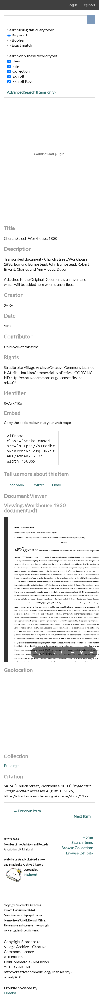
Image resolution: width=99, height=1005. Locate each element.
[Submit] (91, 19)
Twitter (38, 484)
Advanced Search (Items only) (31, 92)
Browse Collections (77, 847)
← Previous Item (27, 810)
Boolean (18, 40)
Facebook (15, 484)
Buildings (11, 765)
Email (56, 484)
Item (16, 61)
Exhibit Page (22, 81)
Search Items (82, 842)
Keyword (19, 35)
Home (87, 837)
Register (88, 5)
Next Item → (84, 816)
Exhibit (18, 76)
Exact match (22, 45)
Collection (21, 71)
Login (72, 5)
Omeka (10, 993)
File (15, 66)
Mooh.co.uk (30, 874)
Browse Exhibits (79, 853)
